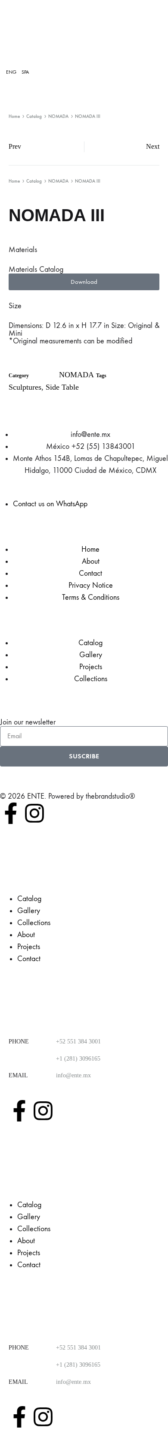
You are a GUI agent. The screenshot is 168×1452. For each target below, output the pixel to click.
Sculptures (25, 387)
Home (14, 116)
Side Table (62, 387)
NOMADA (58, 116)
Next (152, 146)
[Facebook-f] (11, 813)
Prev (15, 146)
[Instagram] (34, 813)
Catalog (34, 116)
